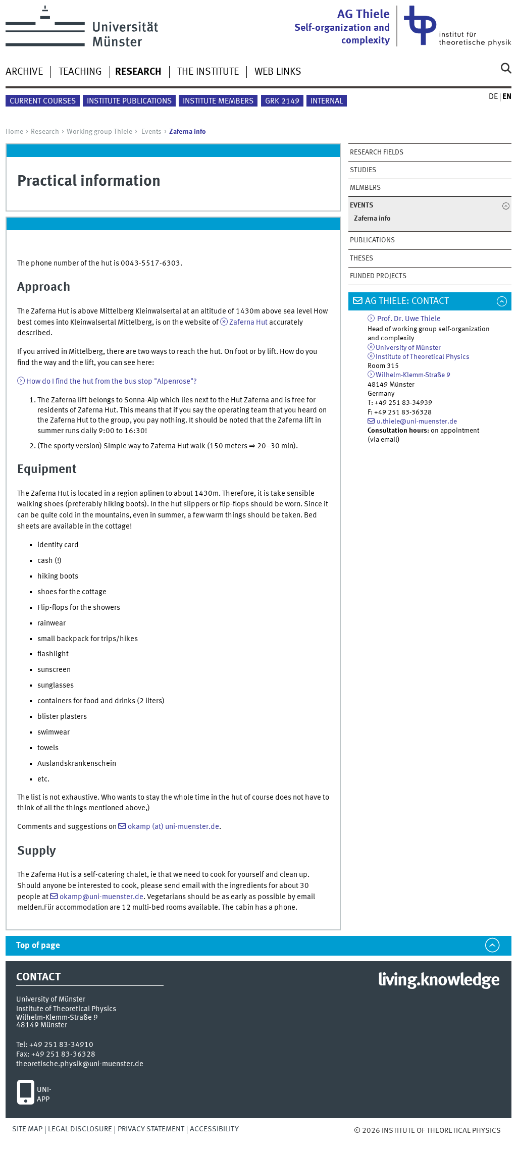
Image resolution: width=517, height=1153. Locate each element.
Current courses (43, 101)
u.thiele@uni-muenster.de (417, 421)
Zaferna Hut (248, 323)
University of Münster (408, 347)
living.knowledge (438, 981)
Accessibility (214, 1129)
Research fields (376, 152)
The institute (208, 72)
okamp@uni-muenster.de (101, 897)
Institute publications (129, 101)
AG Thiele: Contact (407, 301)
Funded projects (378, 276)
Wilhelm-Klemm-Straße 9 (413, 375)
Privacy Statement (151, 1129)
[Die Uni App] (25, 1095)
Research (45, 131)
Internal (327, 101)
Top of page (38, 945)
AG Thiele (342, 27)
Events (151, 131)
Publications (372, 240)
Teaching (80, 72)
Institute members (218, 101)
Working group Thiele (99, 131)
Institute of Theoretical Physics (423, 356)
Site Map (27, 1129)
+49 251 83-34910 (61, 1045)
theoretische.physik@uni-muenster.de (79, 1064)
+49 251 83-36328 (63, 1055)
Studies (363, 170)
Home (14, 131)
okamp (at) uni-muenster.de (173, 827)
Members (365, 187)
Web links (277, 72)
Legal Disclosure (80, 1129)
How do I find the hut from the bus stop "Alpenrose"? (111, 382)
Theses (361, 258)
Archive (24, 72)
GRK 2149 (282, 101)
